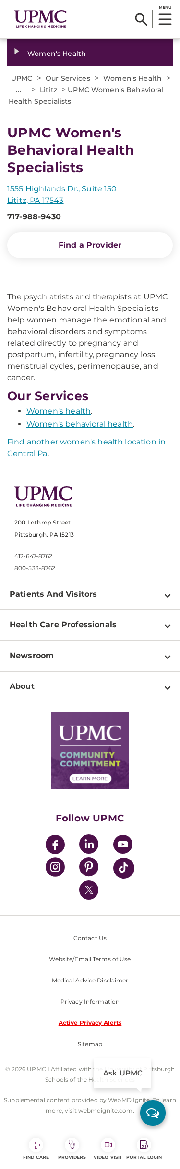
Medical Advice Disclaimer (90, 980)
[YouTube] (122, 846)
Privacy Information (90, 1001)
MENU (165, 7)
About (22, 686)
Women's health (58, 411)
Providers (72, 1157)
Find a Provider (90, 245)
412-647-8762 (33, 556)
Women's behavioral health (79, 424)
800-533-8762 (34, 568)
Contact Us (90, 937)
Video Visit (108, 1157)
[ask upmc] (153, 1113)
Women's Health (56, 53)
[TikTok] (123, 868)
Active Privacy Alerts (90, 1022)
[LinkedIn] (88, 846)
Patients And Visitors (53, 594)
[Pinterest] (88, 868)
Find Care (36, 1157)
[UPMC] (40, 19)
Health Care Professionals (63, 624)
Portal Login (144, 1157)
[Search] (141, 19)
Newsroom (32, 655)
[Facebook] (55, 846)
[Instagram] (55, 868)
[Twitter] (88, 890)
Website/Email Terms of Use (90, 959)
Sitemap (90, 1044)
